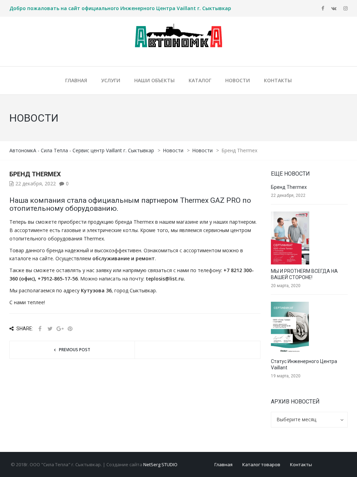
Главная (223, 464)
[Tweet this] (49, 328)
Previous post (74, 350)
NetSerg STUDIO (160, 464)
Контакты (301, 464)
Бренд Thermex (289, 187)
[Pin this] (70, 328)
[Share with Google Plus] (59, 328)
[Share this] (39, 328)
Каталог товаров (261, 464)
